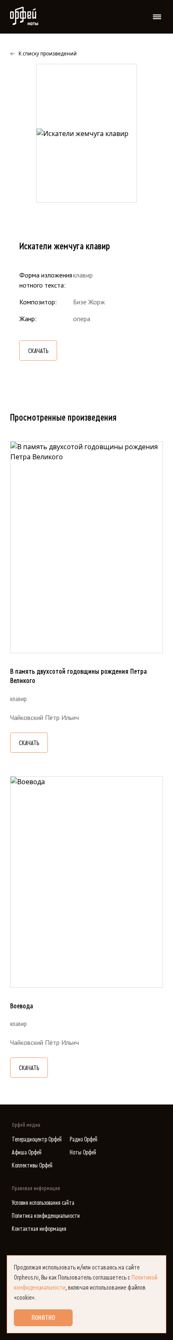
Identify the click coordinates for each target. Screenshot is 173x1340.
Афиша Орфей (27, 1152)
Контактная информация (39, 1229)
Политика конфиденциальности (46, 1216)
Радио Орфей (83, 1139)
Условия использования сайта (43, 1203)
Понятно (43, 1317)
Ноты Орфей (83, 1152)
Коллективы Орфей (32, 1165)
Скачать (38, 351)
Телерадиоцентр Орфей (37, 1139)
